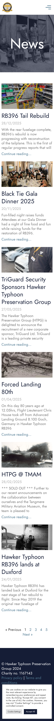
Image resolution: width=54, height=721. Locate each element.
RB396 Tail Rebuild (25, 115)
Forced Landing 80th (21, 388)
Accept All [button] (30, 711)
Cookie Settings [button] (14, 711)
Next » (28, 634)
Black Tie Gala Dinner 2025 (19, 197)
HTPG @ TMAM (21, 474)
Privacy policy (12, 677)
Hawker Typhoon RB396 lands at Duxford (23, 564)
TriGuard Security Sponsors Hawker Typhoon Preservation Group (26, 290)
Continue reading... (16, 153)
